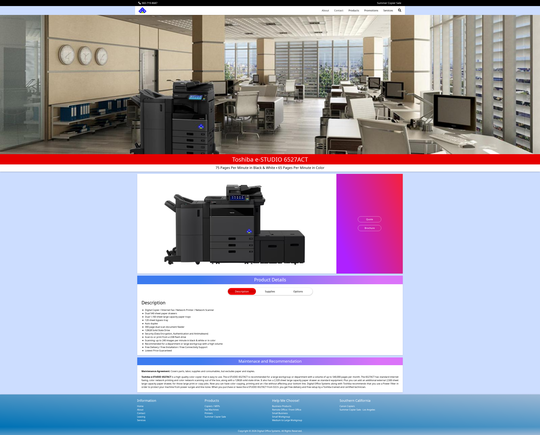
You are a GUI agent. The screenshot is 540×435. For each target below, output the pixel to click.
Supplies (270, 291)
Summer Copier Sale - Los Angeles (357, 409)
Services (388, 10)
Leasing (141, 416)
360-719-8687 (149, 3)
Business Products (281, 406)
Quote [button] (369, 219)
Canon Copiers (347, 406)
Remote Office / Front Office (286, 409)
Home (140, 406)
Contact (338, 10)
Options (298, 291)
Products (353, 10)
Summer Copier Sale (389, 3)
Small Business (280, 413)
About (325, 10)
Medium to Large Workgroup (287, 420)
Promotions (371, 10)
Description (242, 291)
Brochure (370, 228)
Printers (209, 413)
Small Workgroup (281, 416)
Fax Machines (212, 409)
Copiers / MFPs (212, 406)
